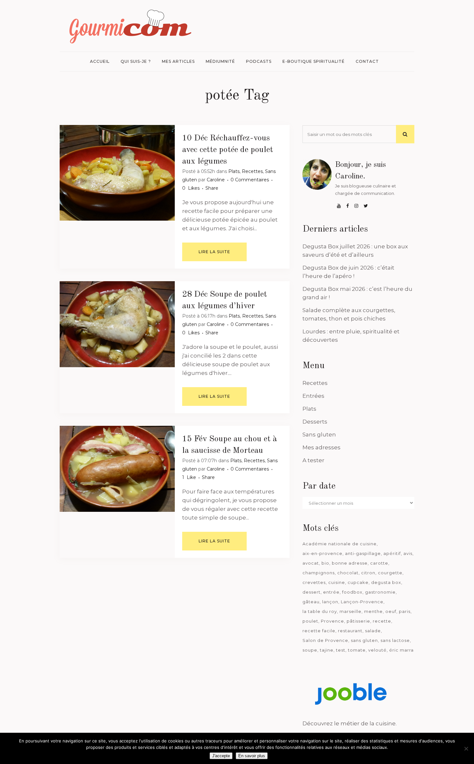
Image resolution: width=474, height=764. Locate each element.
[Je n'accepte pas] (466, 748)
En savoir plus (251, 755)
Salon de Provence (325, 640)
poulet (310, 621)
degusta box (386, 582)
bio (325, 563)
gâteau (311, 601)
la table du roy (319, 611)
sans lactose (395, 640)
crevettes (314, 582)
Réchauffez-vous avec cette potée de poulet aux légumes (227, 150)
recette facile (318, 630)
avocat (310, 563)
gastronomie (380, 592)
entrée (331, 592)
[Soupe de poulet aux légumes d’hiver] (117, 324)
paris (404, 611)
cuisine (336, 582)
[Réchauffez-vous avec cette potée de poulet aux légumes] (117, 173)
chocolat (348, 572)
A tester (313, 460)
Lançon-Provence (362, 601)
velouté (377, 650)
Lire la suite (214, 251)
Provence (332, 621)
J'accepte (221, 755)
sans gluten (364, 640)
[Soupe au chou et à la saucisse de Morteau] (117, 469)
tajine (326, 650)
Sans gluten (319, 434)
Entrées (313, 396)
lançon (330, 601)
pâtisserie (358, 621)
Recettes (252, 171)
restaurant (350, 630)
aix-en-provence (322, 553)
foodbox (352, 592)
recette (382, 621)
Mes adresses (321, 447)
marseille (350, 611)
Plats (234, 171)
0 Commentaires (250, 180)
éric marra (401, 650)
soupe (309, 650)
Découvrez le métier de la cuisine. (349, 723)
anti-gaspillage (363, 553)
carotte (379, 563)
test (340, 650)
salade (373, 630)
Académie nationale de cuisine (339, 543)
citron (368, 572)
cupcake (358, 582)
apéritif (392, 553)
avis (407, 553)
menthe (373, 611)
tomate (357, 650)
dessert (311, 592)
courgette (390, 572)
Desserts (314, 421)
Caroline (216, 180)
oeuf (390, 611)
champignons (318, 572)
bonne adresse (350, 563)
